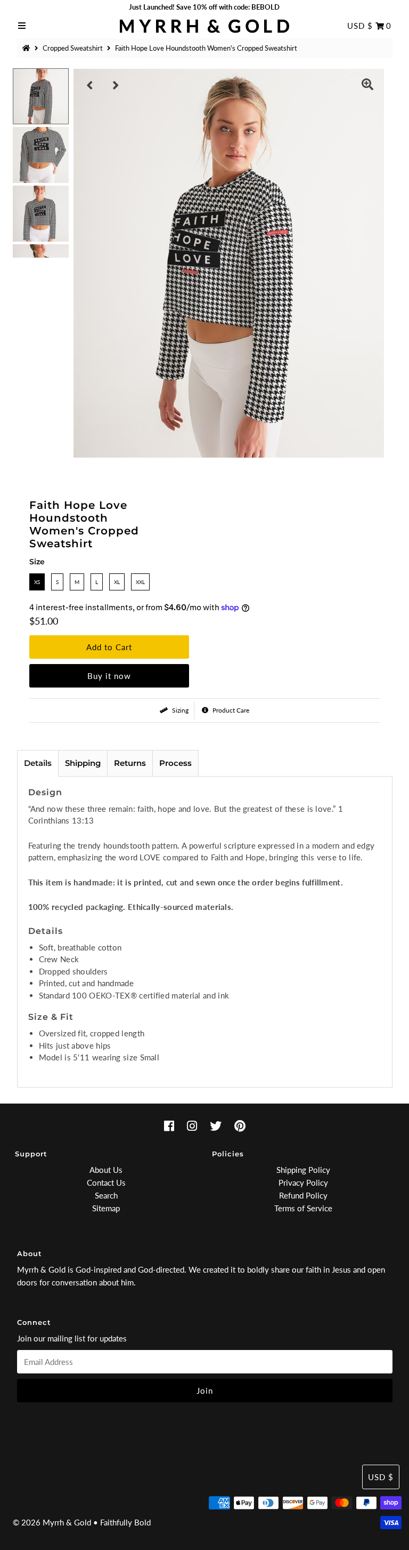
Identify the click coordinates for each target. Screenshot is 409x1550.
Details (38, 763)
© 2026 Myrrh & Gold (52, 1522)
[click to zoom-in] (367, 85)
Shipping (83, 763)
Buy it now (109, 676)
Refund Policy (303, 1195)
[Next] (116, 85)
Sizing (179, 710)
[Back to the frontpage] (27, 48)
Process (175, 763)
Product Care (230, 710)
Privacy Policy (303, 1182)
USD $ (360, 25)
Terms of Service (303, 1208)
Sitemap (106, 1208)
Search (106, 1195)
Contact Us (106, 1182)
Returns (130, 763)
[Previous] (90, 85)
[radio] (37, 581)
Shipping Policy (303, 1170)
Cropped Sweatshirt (73, 48)
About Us (105, 1170)
